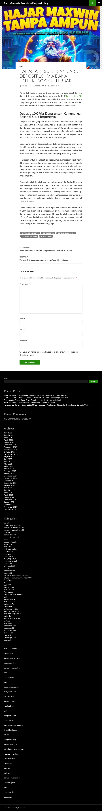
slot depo (8, 597)
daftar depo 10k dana (30, 233)
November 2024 (10, 478)
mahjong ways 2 (10, 561)
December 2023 (10, 504)
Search (7, 378)
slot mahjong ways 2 (12, 613)
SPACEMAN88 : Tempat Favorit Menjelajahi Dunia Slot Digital (29, 402)
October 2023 (10, 509)
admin (38, 86)
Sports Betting (10, 630)
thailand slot (9, 706)
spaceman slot (10, 625)
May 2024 (8, 492)
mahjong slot (9, 556)
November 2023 (10, 507)
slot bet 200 (9, 587)
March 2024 (9, 497)
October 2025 (10, 452)
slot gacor (8, 606)
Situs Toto (8, 580)
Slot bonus (8, 592)
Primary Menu (99, 3)
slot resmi (8, 768)
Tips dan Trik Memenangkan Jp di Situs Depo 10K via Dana (44, 258)
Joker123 (8, 544)
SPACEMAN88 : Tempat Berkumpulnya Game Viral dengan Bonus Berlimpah (35, 395)
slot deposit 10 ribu (12, 658)
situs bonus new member (14, 749)
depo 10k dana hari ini (66, 233)
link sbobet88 (9, 758)
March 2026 (9, 442)
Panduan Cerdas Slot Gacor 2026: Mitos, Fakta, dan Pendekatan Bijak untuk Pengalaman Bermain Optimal (47, 405)
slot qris (7, 616)
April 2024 (8, 495)
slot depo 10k (9, 599)
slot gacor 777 (10, 692)
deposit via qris (10, 542)
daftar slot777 (10, 535)
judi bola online (10, 549)
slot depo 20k (9, 602)
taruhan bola (9, 633)
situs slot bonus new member (16, 575)
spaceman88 (9, 628)
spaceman (8, 623)
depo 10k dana (48, 233)
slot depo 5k (9, 604)
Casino (7, 532)
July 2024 (8, 488)
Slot (22, 67)
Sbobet (7, 568)
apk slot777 (9, 523)
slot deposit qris (10, 649)
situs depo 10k (46, 236)
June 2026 (8, 435)
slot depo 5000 (10, 653)
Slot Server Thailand (12, 618)
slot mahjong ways (11, 611)
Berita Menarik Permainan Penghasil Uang (26, 3)
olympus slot (9, 677)
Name (23, 318)
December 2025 (10, 447)
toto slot (7, 635)
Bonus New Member (12, 525)
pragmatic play (10, 739)
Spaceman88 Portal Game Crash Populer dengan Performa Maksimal (32, 400)
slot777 (7, 621)
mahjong (7, 554)
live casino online (11, 754)
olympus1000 (9, 566)
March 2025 (9, 468)
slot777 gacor (9, 701)
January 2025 (9, 473)
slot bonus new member (14, 594)
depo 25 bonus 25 (11, 537)
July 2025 (8, 459)
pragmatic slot (10, 715)
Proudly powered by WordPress (15, 808)
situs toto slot (9, 696)
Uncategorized (10, 637)
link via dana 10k (74, 96)
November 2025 (10, 449)
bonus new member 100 (14, 527)
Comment (25, 284)
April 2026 (8, 440)
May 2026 (8, 437)
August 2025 (9, 456)
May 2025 (8, 464)
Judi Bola (8, 547)
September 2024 (11, 483)
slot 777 (7, 585)
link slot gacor (10, 782)
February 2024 (10, 500)
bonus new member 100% (14, 530)
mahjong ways (10, 558)
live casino (8, 551)
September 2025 (11, 454)
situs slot (7, 735)
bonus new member (12, 668)
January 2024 (9, 502)
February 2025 (10, 471)
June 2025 (8, 461)
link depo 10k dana (29, 236)
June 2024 (8, 490)
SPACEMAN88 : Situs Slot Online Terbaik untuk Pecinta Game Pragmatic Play (36, 398)
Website (23, 340)
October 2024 (10, 480)
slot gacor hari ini (11, 609)
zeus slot (7, 640)
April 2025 (8, 466)
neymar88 (8, 563)
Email (23, 329)
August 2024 (9, 485)
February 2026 (10, 445)
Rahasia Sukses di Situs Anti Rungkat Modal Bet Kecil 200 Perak (46, 249)
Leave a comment (51, 86)
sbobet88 (8, 573)
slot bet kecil (9, 590)
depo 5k (7, 539)
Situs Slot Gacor (10, 730)
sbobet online (9, 570)
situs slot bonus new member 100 (17, 578)
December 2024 (10, 476)
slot (5, 682)
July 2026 (8, 433)
